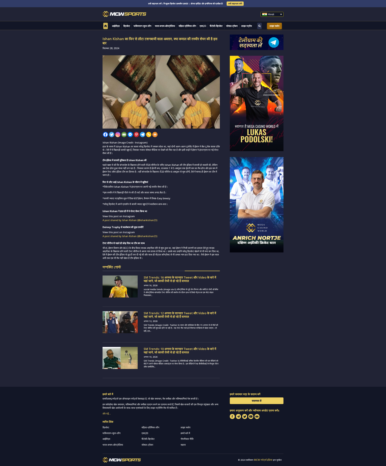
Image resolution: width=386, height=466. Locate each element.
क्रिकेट (126, 26)
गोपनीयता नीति (187, 439)
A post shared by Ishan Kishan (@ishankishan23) (130, 220)
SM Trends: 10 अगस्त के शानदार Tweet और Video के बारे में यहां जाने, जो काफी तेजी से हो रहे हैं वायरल (180, 350)
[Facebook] (105, 134)
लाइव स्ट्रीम (246, 26)
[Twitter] (111, 134)
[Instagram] (117, 134)
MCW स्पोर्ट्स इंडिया (263, 459)
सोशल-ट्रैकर (232, 26)
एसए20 (203, 26)
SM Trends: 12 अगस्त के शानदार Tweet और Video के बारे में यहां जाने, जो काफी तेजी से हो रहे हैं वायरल (180, 315)
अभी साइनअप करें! (235, 3)
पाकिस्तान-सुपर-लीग (142, 26)
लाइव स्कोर (274, 26)
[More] (155, 134)
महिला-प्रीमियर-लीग (187, 26)
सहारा (183, 444)
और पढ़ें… (107, 413)
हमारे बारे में (185, 433)
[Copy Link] (148, 134)
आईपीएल (116, 26)
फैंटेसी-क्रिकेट (216, 26)
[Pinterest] (136, 134)
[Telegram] (142, 134)
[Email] (124, 134)
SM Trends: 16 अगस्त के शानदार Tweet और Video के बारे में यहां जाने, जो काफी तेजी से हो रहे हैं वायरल (180, 279)
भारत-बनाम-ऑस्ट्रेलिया (165, 26)
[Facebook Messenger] (130, 134)
